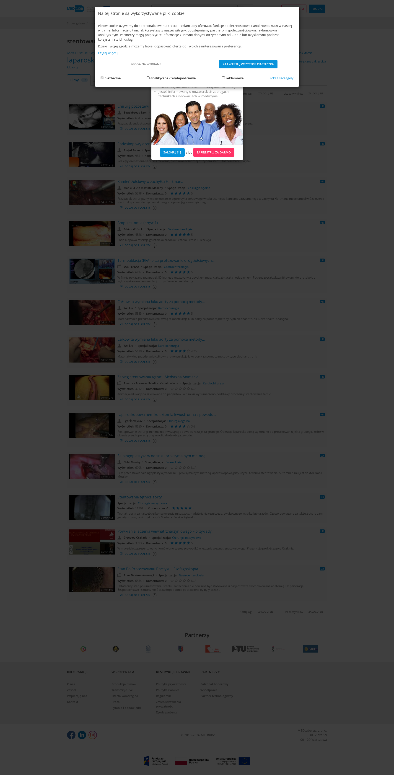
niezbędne (112, 78)
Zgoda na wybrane (146, 64)
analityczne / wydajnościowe (173, 78)
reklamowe (235, 78)
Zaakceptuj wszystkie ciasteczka (248, 64)
